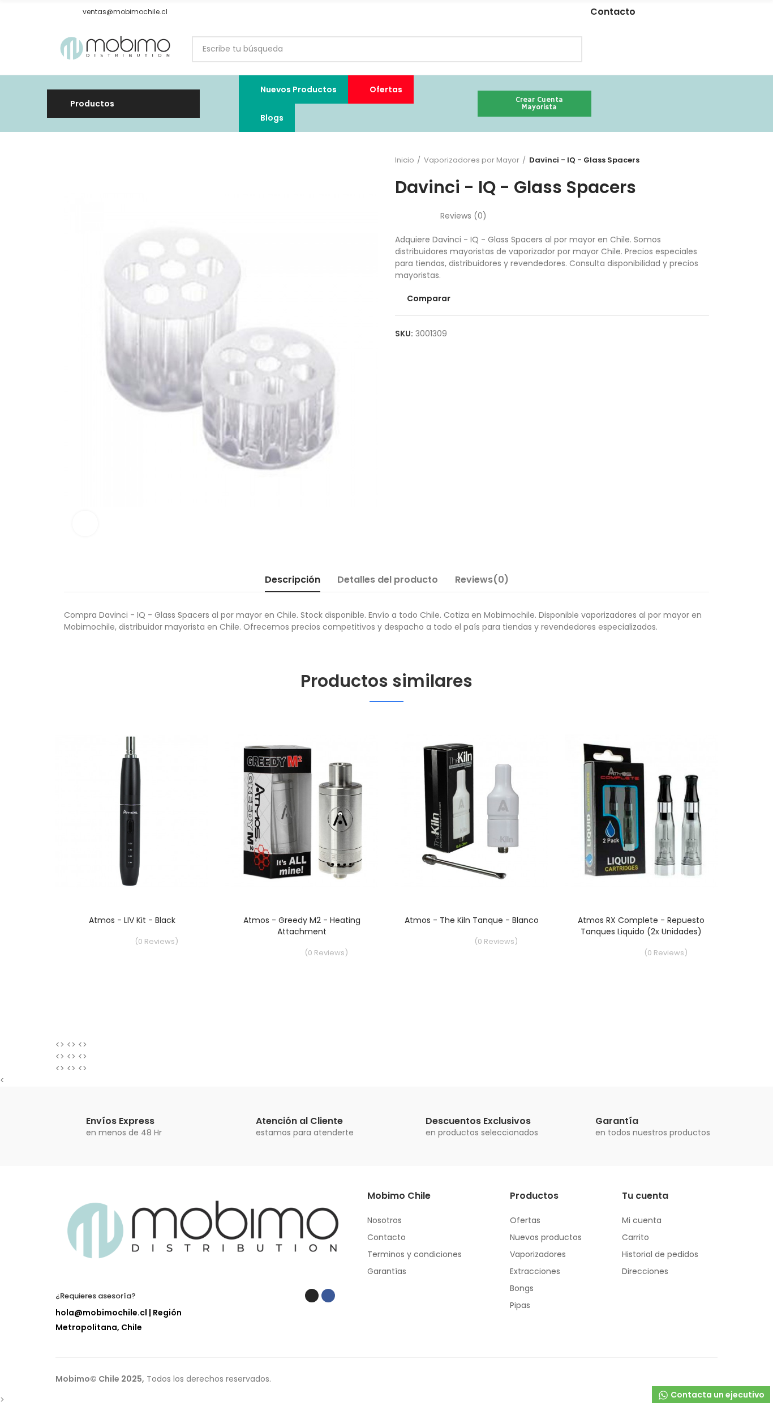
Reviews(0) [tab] (482, 579)
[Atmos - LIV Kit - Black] (131, 811)
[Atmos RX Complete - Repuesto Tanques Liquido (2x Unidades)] (641, 811)
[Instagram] (469, 12)
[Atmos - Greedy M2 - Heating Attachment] (301, 811)
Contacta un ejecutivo (717, 1394)
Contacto (612, 11)
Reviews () (463, 216)
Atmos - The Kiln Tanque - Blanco (472, 920)
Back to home (686, 160)
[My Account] (712, 49)
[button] (59, 12)
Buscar (564, 49)
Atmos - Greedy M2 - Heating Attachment (301, 925)
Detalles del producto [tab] (387, 579)
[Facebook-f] (486, 12)
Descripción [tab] (292, 579)
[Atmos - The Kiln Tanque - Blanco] (471, 811)
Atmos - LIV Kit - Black (132, 920)
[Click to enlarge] (85, 523)
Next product (700, 160)
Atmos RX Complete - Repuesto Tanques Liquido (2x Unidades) (641, 925)
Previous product (672, 160)
